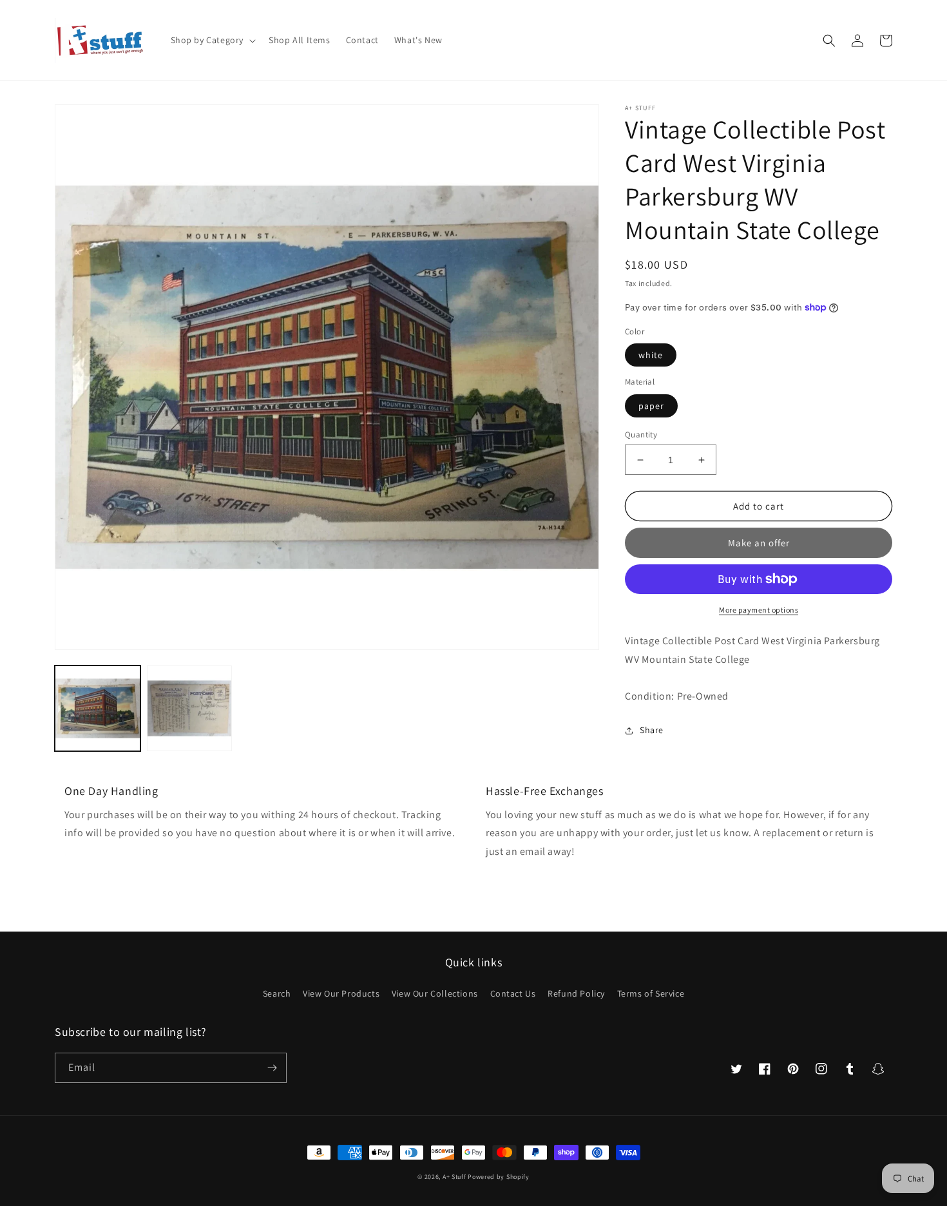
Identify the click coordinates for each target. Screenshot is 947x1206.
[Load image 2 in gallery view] (190, 708)
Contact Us (513, 993)
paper (651, 406)
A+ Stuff (454, 1176)
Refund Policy (576, 993)
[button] (212, 39)
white (650, 355)
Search (277, 993)
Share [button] (652, 730)
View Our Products (341, 993)
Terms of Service (651, 993)
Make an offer (759, 543)
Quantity (641, 434)
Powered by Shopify (499, 1176)
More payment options (758, 610)
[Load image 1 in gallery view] (97, 708)
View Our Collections (435, 993)
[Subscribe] (272, 1068)
